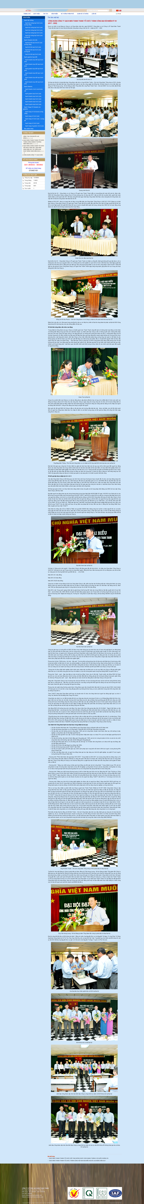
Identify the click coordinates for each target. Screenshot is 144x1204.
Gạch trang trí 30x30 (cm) (32, 123)
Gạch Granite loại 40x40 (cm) (33, 99)
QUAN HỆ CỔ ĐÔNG (82, 13)
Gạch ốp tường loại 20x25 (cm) (33, 27)
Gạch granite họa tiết (30, 57)
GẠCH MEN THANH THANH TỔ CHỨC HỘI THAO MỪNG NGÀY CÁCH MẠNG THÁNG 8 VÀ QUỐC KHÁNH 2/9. (79, 1158)
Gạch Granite (28, 86)
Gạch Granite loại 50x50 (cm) (33, 101)
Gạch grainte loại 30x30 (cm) (33, 93)
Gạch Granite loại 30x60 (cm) (33, 96)
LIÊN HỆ (94, 13)
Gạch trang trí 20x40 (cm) (32, 116)
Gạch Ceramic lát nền (30, 40)
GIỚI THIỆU (36, 13)
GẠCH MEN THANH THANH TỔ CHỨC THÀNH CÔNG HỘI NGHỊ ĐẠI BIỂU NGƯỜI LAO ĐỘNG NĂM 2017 (33, 139)
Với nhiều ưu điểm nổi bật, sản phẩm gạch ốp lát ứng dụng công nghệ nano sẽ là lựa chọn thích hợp (33, 152)
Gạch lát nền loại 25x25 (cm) (33, 47)
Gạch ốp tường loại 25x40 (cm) (33, 30)
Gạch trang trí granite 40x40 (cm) (34, 126)
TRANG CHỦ (26, 13)
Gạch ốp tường (28, 20)
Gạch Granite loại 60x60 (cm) (33, 104)
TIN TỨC (45, 13)
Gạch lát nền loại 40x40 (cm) (33, 54)
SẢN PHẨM (54, 13)
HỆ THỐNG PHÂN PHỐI (67, 13)
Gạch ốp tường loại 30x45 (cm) (33, 32)
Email (119, 13)
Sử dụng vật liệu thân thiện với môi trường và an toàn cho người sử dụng (32, 146)
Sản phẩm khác (29, 128)
